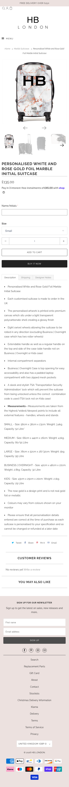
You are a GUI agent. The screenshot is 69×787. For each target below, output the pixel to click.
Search (34, 659)
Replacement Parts (34, 666)
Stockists (34, 693)
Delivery (34, 713)
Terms (34, 720)
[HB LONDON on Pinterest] (31, 650)
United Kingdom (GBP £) (32, 744)
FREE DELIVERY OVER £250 (34, 3)
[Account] (7, 9)
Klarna (34, 707)
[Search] (3, 9)
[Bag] (11, 9)
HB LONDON (38, 752)
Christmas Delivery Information (34, 700)
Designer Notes (43, 277)
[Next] (44, 127)
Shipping (25, 277)
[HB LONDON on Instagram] (38, 650)
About (34, 680)
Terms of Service (34, 727)
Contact (34, 686)
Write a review (32, 569)
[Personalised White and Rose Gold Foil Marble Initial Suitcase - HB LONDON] (34, 92)
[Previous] (25, 127)
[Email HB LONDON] (44, 650)
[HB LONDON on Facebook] (24, 650)
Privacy (34, 734)
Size (4, 223)
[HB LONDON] (33, 22)
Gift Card (34, 673)
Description (10, 277)
